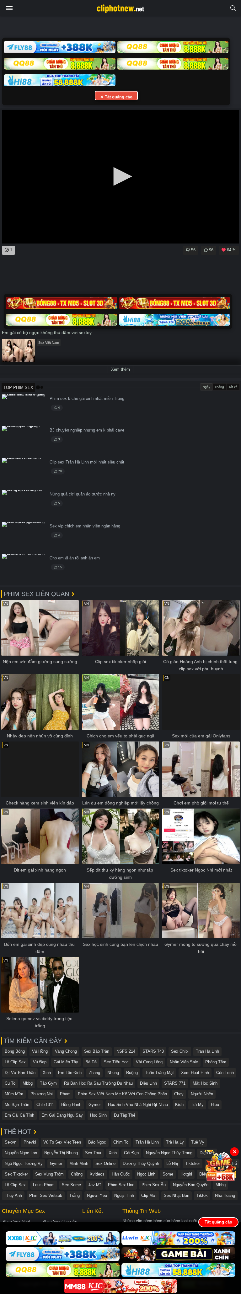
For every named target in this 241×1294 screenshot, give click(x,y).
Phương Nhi (41, 1094)
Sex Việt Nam (48, 342)
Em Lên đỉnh (70, 1072)
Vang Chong (66, 1051)
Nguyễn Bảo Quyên (190, 1184)
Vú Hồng (40, 1051)
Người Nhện (202, 1094)
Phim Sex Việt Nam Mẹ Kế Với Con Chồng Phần (122, 1094)
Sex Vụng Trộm (49, 1174)
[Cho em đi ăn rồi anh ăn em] (24, 569)
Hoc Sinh (98, 1115)
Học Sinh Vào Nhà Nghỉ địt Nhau (138, 1104)
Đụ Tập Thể (124, 1115)
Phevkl (30, 1142)
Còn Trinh (225, 1072)
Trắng (74, 1195)
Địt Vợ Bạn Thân (20, 1072)
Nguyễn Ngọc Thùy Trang (169, 1152)
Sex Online (105, 1163)
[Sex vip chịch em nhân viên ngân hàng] (24, 537)
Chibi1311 (45, 1104)
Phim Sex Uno (121, 1184)
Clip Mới (149, 1195)
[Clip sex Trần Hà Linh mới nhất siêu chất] (24, 473)
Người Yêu (97, 1195)
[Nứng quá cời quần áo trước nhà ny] (24, 505)
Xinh (47, 1072)
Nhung (113, 1072)
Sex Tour (93, 1152)
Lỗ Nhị (172, 1163)
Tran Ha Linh (207, 1051)
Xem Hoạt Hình (195, 1072)
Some (168, 1174)
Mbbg (28, 1083)
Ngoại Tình (124, 1195)
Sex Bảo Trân (96, 1051)
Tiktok (202, 1195)
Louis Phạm (44, 1184)
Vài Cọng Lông (149, 1062)
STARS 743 (153, 1051)
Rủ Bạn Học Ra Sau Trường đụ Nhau (98, 1083)
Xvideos (97, 1174)
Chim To (120, 1142)
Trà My (197, 1104)
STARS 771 (174, 1083)
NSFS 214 (125, 1051)
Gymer (94, 1104)
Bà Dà (91, 1062)
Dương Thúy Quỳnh (141, 1163)
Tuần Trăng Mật (159, 1072)
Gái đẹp (131, 1152)
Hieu (215, 1104)
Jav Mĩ (94, 1184)
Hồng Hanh (71, 1104)
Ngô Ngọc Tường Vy (24, 1163)
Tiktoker (192, 1163)
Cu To (10, 1083)
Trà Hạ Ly (175, 1142)
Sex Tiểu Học (116, 1062)
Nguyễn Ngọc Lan (21, 1152)
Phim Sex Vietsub (45, 1195)
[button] (120, 176)
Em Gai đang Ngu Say (62, 1115)
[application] (120, 177)
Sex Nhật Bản (176, 1195)
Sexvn (10, 1142)
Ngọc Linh (146, 1174)
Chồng (77, 1174)
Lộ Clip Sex (15, 1062)
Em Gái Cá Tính (19, 1115)
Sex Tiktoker (16, 1174)
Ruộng (132, 1072)
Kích (179, 1104)
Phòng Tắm (215, 1062)
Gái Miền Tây (66, 1062)
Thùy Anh (13, 1195)
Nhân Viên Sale (184, 1062)
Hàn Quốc (121, 1174)
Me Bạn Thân (17, 1104)
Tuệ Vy (197, 1142)
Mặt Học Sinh (205, 1083)
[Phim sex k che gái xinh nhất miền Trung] (24, 409)
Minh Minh (78, 1163)
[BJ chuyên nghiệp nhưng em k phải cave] (24, 441)
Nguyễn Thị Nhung (61, 1152)
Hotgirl (186, 1174)
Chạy (179, 1094)
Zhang (94, 1072)
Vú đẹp (39, 1062)
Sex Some (71, 1184)
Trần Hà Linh (147, 1142)
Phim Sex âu (154, 1184)
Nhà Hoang (225, 1195)
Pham (65, 1094)
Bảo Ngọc (97, 1142)
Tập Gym (48, 1083)
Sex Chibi (180, 1051)
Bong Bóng (15, 1051)
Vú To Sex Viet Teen (62, 1142)
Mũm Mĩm (14, 1094)
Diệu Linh (148, 1083)
